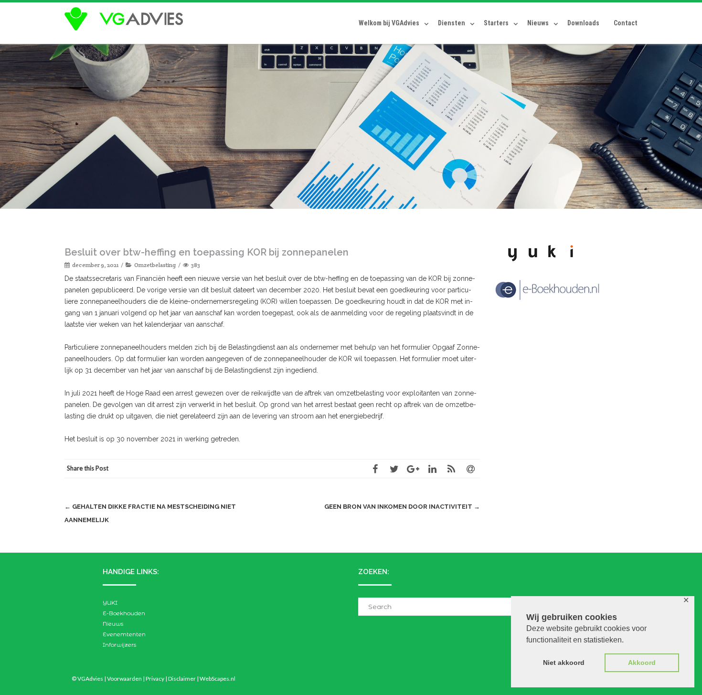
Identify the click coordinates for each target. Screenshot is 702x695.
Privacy (155, 678)
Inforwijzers (119, 644)
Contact (626, 23)
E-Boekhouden (124, 613)
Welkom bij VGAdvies (389, 23)
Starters (496, 23)
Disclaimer (182, 678)
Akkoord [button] (642, 662)
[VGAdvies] (126, 19)
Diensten (451, 23)
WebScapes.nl (217, 678)
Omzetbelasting (155, 264)
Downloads (583, 23)
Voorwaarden (124, 678)
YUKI (110, 602)
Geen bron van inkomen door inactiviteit (402, 506)
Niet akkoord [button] (564, 662)
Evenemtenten (124, 634)
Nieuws (538, 23)
